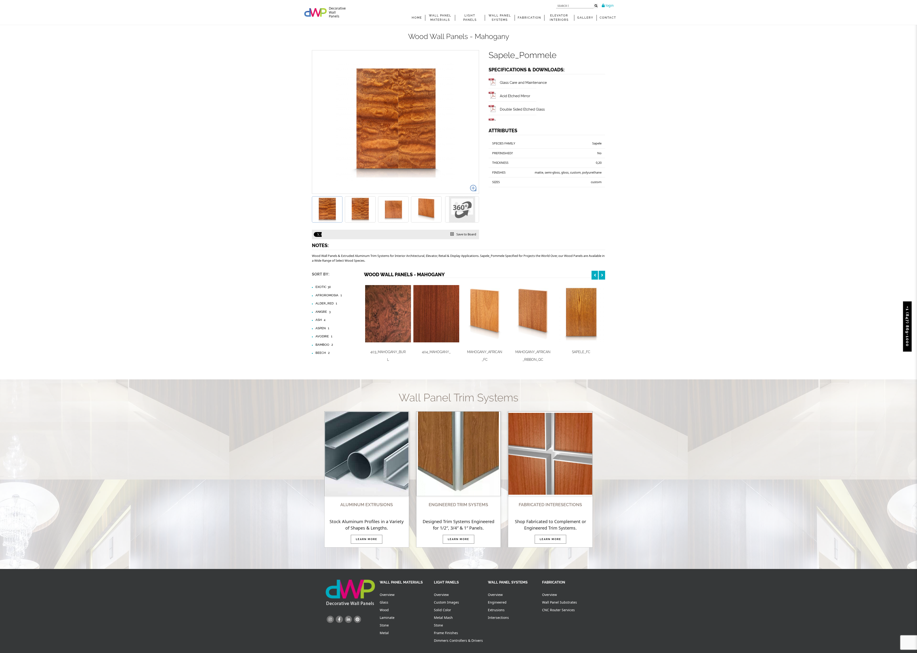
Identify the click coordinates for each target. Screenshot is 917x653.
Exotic (323, 287)
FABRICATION (529, 17)
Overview (387, 594)
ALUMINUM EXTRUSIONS (366, 504)
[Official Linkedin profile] (348, 619)
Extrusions (496, 610)
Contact (608, 17)
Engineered (497, 602)
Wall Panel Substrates (559, 602)
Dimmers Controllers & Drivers (458, 640)
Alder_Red (326, 303)
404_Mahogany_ (436, 352)
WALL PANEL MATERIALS (440, 17)
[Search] (596, 6)
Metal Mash (443, 617)
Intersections (498, 617)
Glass (384, 602)
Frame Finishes (446, 633)
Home (417, 17)
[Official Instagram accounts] (330, 619)
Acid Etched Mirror (515, 96)
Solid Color (442, 610)
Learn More (366, 539)
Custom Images (446, 602)
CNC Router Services (558, 610)
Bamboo (324, 344)
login (609, 5)
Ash (320, 320)
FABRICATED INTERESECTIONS (550, 504)
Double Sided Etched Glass (522, 109)
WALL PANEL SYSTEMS (500, 17)
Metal (384, 633)
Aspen (322, 328)
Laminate (387, 617)
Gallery (585, 17)
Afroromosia (328, 295)
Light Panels (470, 17)
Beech (322, 353)
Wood (384, 610)
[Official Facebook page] (339, 619)
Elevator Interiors (559, 17)
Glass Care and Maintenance (523, 82)
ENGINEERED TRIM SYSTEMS (458, 504)
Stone (384, 625)
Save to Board (466, 234)
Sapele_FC (581, 352)
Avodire (323, 336)
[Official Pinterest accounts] (357, 619)
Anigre (323, 311)
